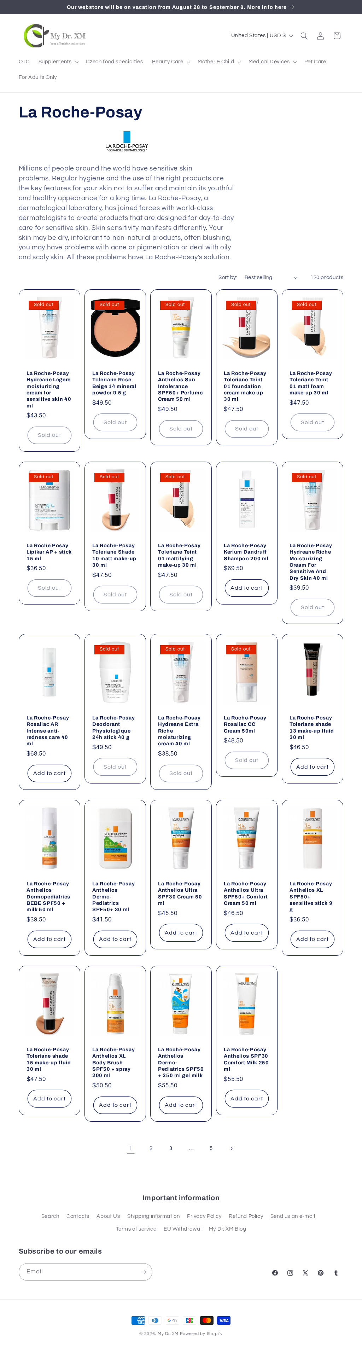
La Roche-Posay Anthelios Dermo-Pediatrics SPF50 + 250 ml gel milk (181, 1062)
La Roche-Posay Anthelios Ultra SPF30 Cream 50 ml (180, 893)
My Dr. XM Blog (227, 1229)
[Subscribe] (143, 1271)
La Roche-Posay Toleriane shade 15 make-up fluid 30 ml (49, 1059)
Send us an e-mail (292, 1216)
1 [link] (131, 1148)
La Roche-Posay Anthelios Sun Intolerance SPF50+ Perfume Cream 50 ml (180, 386)
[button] (58, 62)
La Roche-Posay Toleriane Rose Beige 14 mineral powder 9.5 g (114, 382)
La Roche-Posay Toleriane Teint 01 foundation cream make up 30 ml (245, 386)
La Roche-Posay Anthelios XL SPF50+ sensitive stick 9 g (311, 897)
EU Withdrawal (183, 1229)
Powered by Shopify (201, 1334)
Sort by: (227, 277)
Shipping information (153, 1216)
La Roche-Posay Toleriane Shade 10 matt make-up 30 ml (114, 555)
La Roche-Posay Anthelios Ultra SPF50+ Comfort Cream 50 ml (246, 893)
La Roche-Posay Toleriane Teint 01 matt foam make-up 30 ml (311, 382)
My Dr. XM (169, 1334)
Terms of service (136, 1229)
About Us (108, 1216)
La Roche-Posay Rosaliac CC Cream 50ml (245, 724)
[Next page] (231, 1148)
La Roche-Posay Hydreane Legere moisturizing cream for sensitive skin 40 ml (49, 389)
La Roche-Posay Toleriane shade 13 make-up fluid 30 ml (312, 727)
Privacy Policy (204, 1216)
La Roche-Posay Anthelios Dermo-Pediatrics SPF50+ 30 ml (113, 897)
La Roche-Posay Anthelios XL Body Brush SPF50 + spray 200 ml (113, 1062)
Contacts (77, 1216)
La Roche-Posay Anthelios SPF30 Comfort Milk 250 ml (246, 1059)
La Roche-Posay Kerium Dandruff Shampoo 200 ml (246, 552)
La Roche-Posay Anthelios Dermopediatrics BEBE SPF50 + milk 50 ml (48, 897)
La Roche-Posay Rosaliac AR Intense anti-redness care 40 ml (48, 731)
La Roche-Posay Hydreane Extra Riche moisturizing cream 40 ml (179, 731)
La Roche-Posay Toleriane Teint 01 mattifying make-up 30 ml (179, 555)
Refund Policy (246, 1216)
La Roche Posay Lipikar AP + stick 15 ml (49, 552)
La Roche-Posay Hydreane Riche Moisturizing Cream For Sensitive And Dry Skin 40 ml (311, 562)
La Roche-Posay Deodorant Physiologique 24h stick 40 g (113, 727)
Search (50, 1216)
